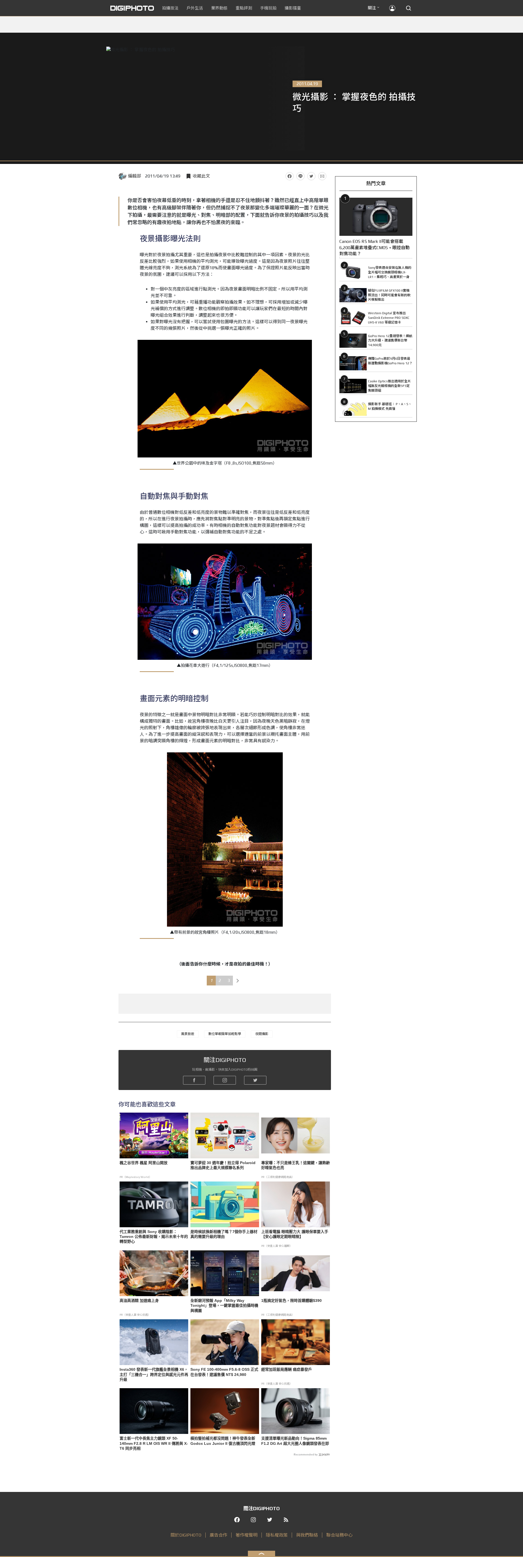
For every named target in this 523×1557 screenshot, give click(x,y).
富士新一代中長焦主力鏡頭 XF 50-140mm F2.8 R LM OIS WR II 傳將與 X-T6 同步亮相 (154, 1443)
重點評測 (244, 8)
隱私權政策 (277, 1535)
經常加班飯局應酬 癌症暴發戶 (286, 1369)
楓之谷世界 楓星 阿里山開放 (144, 1163)
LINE (300, 176)
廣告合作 (218, 1535)
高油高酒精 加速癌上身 (139, 1300)
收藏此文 (201, 176)
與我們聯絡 (307, 1535)
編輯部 (134, 176)
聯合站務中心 (339, 1535)
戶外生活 (195, 8)
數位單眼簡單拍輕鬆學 (224, 1034)
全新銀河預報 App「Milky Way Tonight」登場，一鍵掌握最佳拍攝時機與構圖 (224, 1305)
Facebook (289, 176)
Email (322, 176)
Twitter (311, 176)
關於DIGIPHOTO (186, 1535)
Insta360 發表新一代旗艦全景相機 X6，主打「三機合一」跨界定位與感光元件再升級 (154, 1374)
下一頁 (238, 980)
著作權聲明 (246, 1535)
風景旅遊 (187, 1034)
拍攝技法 (170, 8)
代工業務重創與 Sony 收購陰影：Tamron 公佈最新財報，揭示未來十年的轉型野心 (154, 1236)
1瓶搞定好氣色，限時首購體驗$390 (291, 1300)
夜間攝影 (261, 1034)
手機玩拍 (268, 8)
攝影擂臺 (293, 8)
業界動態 (219, 8)
